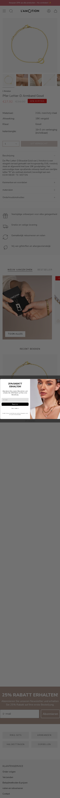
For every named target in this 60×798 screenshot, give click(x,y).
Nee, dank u (15, 408)
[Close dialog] (58, 381)
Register (15, 404)
